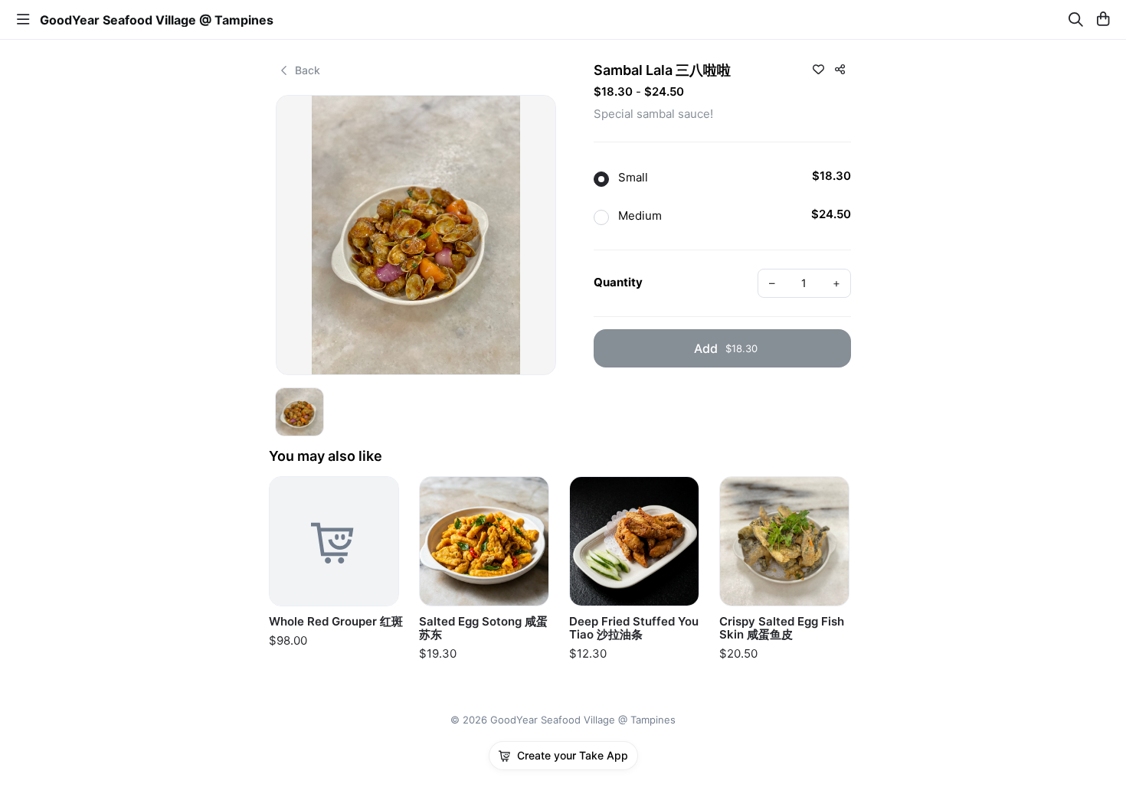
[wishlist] (818, 68)
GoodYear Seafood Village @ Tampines (156, 20)
